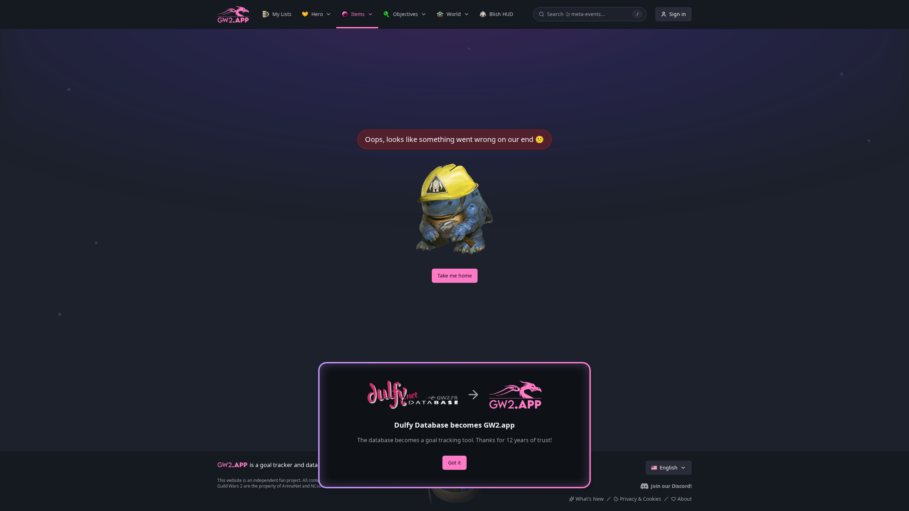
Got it (454, 462)
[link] (276, 14)
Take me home (454, 275)
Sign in (677, 14)
